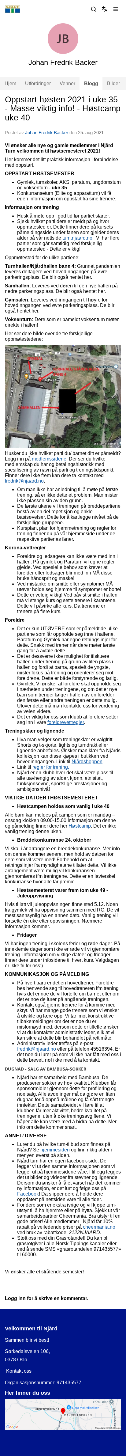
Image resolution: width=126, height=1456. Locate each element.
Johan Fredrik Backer (46, 132)
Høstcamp (80, 825)
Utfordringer (38, 83)
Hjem (10, 83)
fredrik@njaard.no (24, 480)
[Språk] (104, 9)
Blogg (91, 83)
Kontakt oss (18, 1371)
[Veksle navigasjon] (115, 9)
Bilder (113, 83)
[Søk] (93, 9)
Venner (67, 83)
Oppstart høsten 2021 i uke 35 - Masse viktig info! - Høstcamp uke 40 (62, 108)
